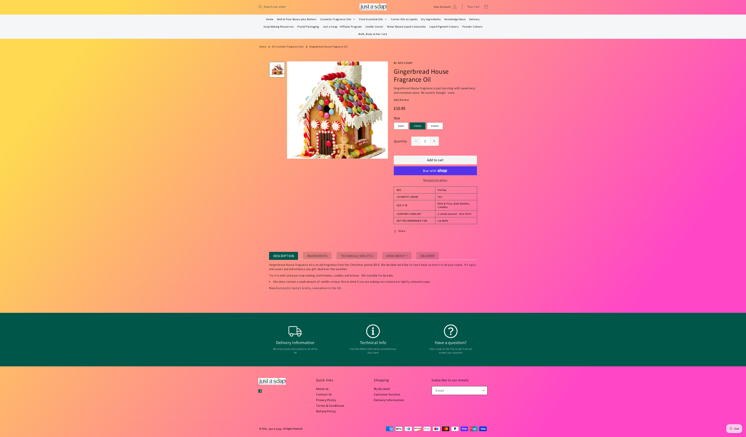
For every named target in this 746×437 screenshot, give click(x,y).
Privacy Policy (326, 400)
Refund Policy (326, 411)
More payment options (435, 180)
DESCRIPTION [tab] (283, 256)
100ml (417, 126)
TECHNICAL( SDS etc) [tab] (357, 256)
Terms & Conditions (330, 406)
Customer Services (387, 394)
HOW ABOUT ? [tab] (396, 256)
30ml (401, 126)
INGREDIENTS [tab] (317, 256)
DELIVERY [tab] (427, 256)
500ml (435, 126)
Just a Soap (275, 429)
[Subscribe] (483, 390)
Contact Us (324, 394)
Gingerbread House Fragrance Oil (328, 46)
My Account (382, 389)
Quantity (400, 141)
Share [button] (402, 231)
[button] (272, 7)
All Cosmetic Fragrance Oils (287, 46)
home (262, 46)
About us (322, 389)
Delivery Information (389, 400)
